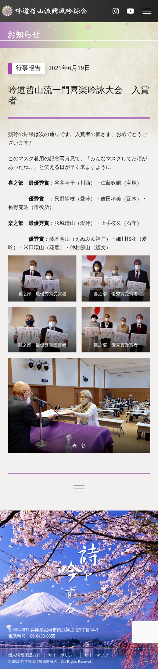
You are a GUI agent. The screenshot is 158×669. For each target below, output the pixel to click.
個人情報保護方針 (24, 655)
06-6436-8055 (42, 636)
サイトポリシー (62, 655)
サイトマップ (96, 655)
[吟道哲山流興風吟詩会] (47, 11)
